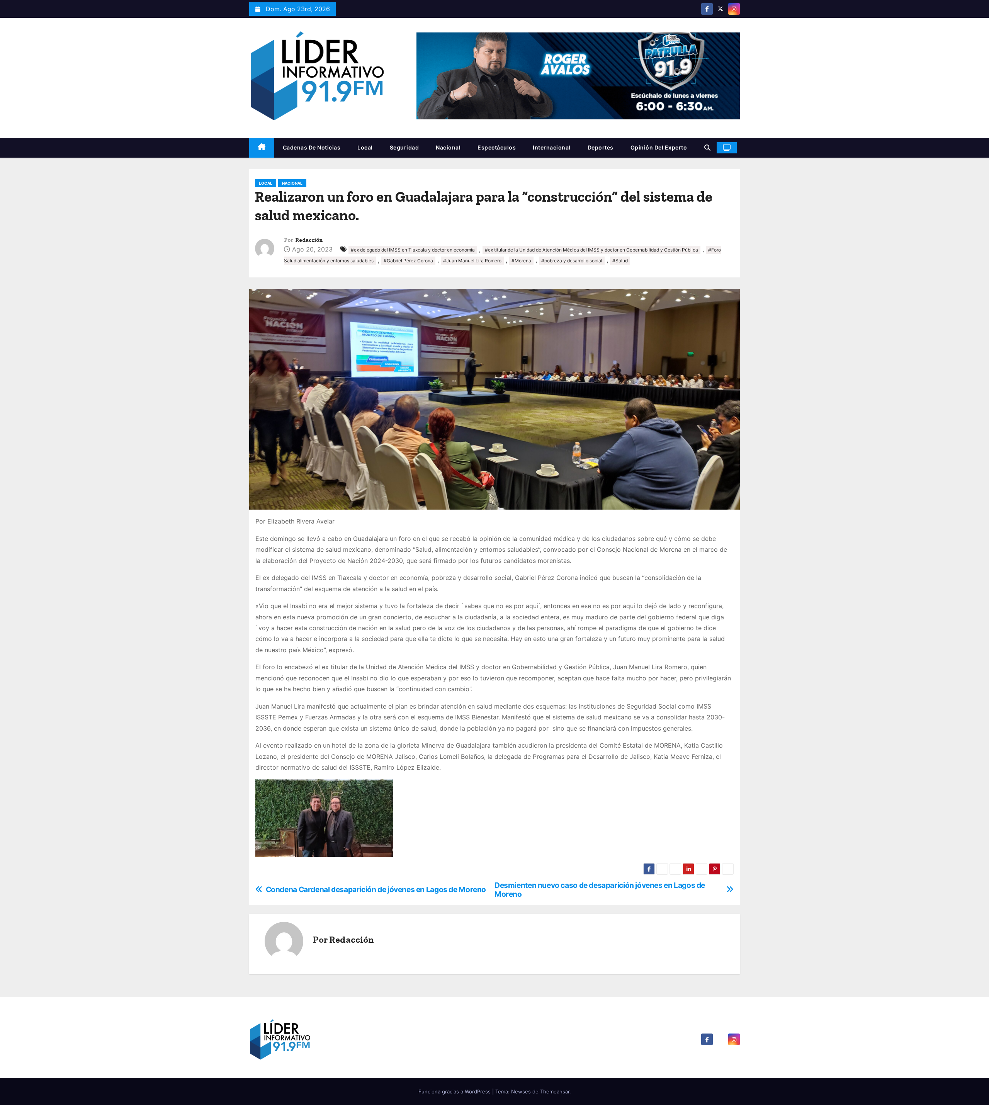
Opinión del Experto (658, 147)
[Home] (261, 148)
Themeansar (554, 1091)
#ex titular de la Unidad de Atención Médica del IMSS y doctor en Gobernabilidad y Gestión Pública (591, 250)
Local (365, 147)
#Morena (521, 261)
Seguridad (404, 147)
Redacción (309, 240)
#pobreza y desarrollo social (571, 261)
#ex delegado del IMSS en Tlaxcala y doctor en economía (413, 250)
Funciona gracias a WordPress (455, 1091)
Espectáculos (497, 147)
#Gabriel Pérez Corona (408, 261)
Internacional (552, 147)
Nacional (448, 147)
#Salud (620, 261)
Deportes (600, 147)
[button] (707, 147)
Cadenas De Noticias (312, 147)
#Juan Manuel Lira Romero (472, 261)
